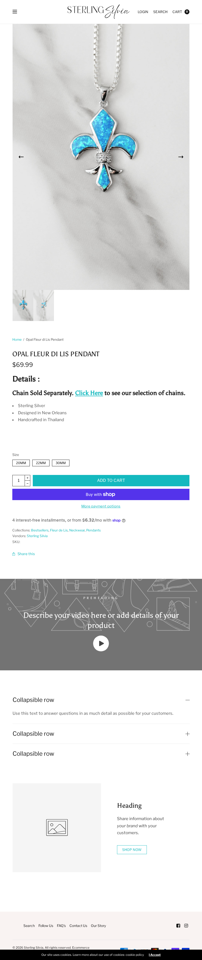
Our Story (98, 925)
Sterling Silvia (37, 536)
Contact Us (78, 925)
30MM (60, 462)
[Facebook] (178, 925)
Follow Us (45, 925)
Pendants (93, 530)
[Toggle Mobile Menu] (18, 11)
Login (143, 12)
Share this (26, 554)
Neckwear (77, 530)
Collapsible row (33, 700)
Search (160, 12)
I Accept (155, 954)
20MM (21, 462)
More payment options (100, 506)
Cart (177, 12)
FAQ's (61, 925)
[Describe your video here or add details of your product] (101, 649)
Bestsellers (40, 530)
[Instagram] (186, 925)
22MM (41, 462)
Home (17, 339)
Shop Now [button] (132, 849)
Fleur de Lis (59, 530)
